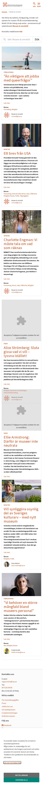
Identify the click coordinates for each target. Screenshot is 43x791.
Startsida (4, 12)
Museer (12, 196)
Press (4, 703)
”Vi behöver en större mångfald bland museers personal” (20, 606)
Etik (5, 645)
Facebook (7, 725)
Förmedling (7, 109)
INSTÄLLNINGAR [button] (21, 775)
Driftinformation (8, 716)
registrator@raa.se (9, 681)
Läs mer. (7, 103)
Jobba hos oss (7, 706)
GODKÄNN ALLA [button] (21, 780)
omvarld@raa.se (16, 116)
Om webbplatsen (8, 709)
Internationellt (16, 194)
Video (6, 343)
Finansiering (7, 194)
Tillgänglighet (24, 196)
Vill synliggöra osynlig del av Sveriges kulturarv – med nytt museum (21, 515)
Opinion (7, 236)
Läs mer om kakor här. (12, 762)
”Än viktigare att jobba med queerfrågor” (21, 78)
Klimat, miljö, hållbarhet (29, 194)
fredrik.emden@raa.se (18, 652)
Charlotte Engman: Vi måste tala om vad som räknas (20, 243)
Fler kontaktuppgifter (10, 700)
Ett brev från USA (17, 153)
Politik (17, 196)
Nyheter (7, 149)
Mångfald (14, 109)
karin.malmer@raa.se (18, 565)
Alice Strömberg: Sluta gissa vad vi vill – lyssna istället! (21, 351)
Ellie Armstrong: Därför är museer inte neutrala (21, 441)
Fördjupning (8, 72)
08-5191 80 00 (7, 687)
